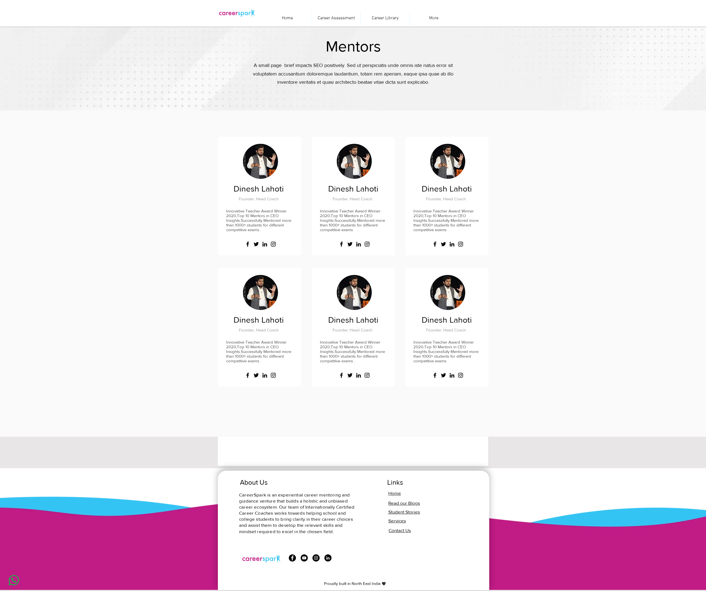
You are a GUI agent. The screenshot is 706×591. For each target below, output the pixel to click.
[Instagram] (273, 244)
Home (394, 493)
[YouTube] (304, 558)
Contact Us (400, 530)
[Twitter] (256, 244)
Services (397, 520)
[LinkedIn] (264, 244)
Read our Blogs (404, 503)
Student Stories (404, 511)
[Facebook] (247, 244)
